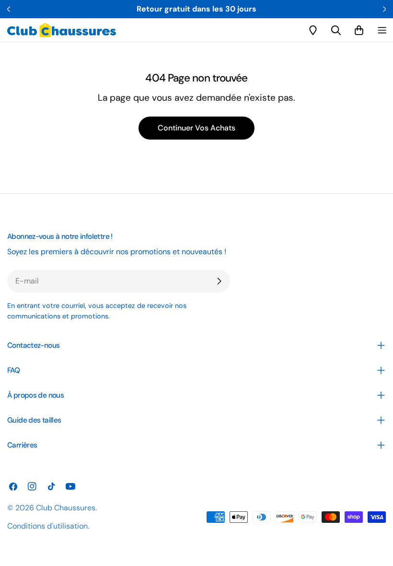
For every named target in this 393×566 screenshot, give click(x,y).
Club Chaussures (65, 508)
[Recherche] (336, 30)
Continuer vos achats (196, 128)
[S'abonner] (219, 281)
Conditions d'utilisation (47, 526)
